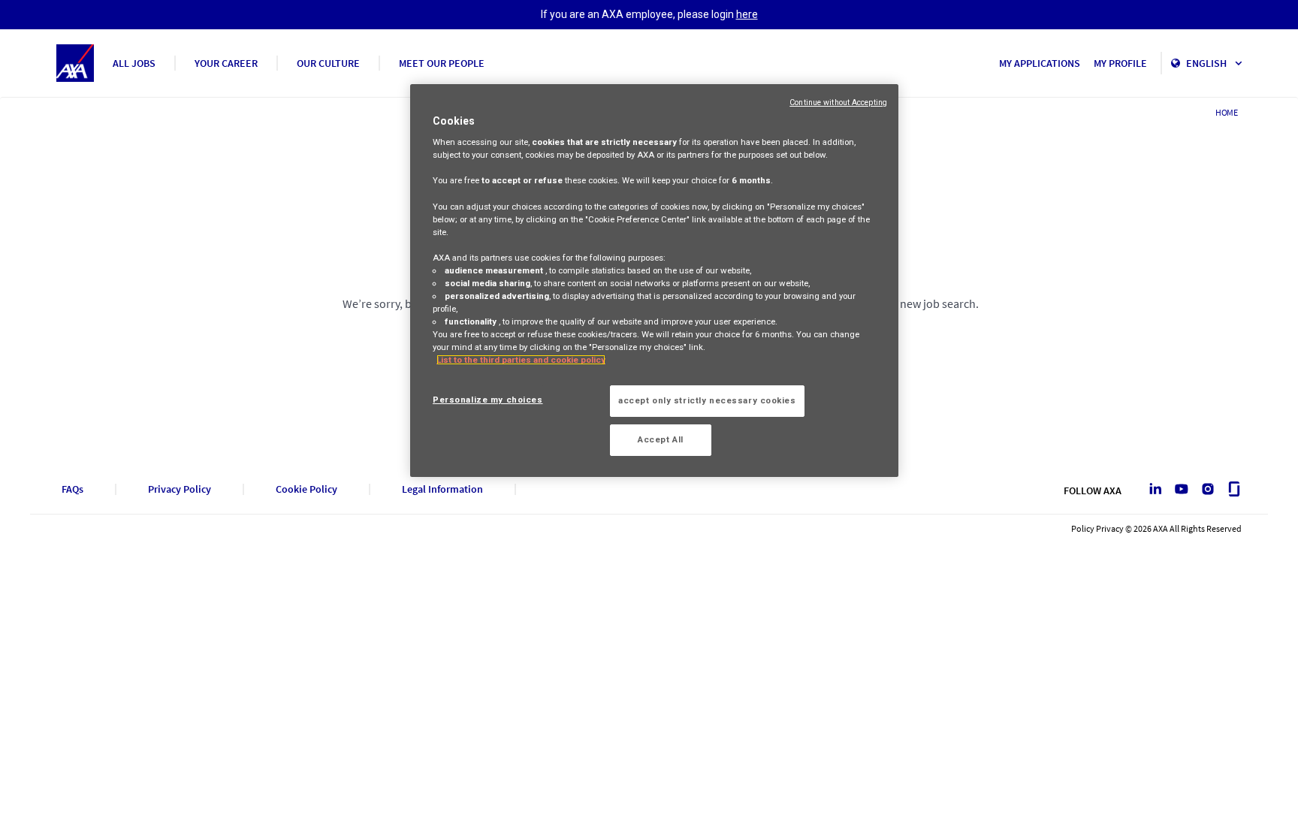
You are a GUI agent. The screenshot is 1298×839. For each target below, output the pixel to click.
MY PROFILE (1120, 63)
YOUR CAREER (226, 63)
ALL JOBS (134, 63)
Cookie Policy (306, 489)
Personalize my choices (488, 399)
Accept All (661, 439)
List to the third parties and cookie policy (520, 360)
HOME (1226, 112)
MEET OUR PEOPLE (441, 63)
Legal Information (442, 489)
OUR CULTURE (328, 63)
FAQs (72, 489)
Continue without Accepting (838, 102)
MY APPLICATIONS (1039, 63)
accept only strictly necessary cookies (707, 400)
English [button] (1207, 63)
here (747, 14)
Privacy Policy (179, 489)
